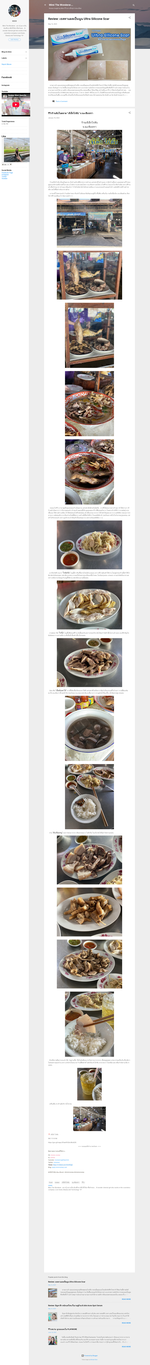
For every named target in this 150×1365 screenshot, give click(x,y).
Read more (126, 1299)
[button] (129, 18)
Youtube (4, 178)
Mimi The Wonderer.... (61, 4)
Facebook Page (7, 173)
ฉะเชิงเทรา (75, 1182)
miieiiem (57, 1162)
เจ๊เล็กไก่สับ (65, 1182)
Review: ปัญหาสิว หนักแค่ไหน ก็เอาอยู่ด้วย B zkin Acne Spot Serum (75, 1305)
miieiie (52, 1157)
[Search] (133, 5)
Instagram (5, 175)
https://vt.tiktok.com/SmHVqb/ (63, 1165)
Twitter (4, 177)
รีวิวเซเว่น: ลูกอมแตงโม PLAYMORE (62, 1329)
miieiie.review (55, 1155)
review (57, 1182)
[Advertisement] (89, 1253)
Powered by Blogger (91, 1356)
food (50, 1182)
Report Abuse (6, 64)
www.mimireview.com (59, 1167)
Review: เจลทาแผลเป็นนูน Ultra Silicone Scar (78, 19)
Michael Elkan (94, 1359)
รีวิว (83, 1182)
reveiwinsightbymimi (61, 1160)
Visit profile (14, 39)
